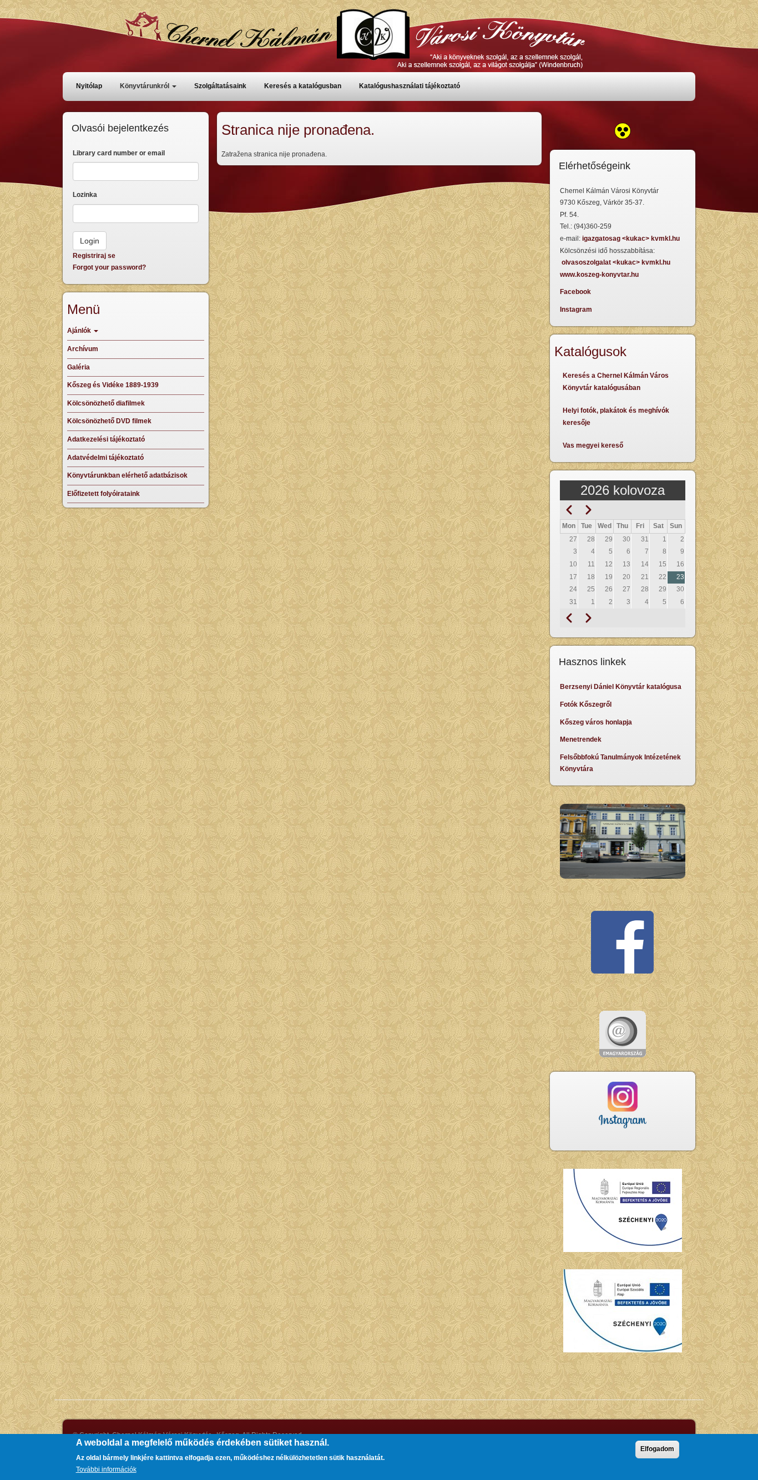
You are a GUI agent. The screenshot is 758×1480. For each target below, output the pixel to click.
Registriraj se (94, 256)
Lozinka (85, 195)
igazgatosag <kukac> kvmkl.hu (631, 238)
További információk (106, 1469)
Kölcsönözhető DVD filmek (109, 421)
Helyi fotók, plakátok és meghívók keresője (616, 417)
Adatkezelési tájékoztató (106, 439)
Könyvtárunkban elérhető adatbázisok (127, 475)
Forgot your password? (109, 267)
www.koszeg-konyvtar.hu (599, 274)
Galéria (78, 367)
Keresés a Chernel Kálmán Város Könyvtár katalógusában (616, 382)
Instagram (576, 309)
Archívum (82, 349)
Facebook (575, 292)
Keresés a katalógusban (302, 86)
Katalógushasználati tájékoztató (409, 86)
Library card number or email (119, 153)
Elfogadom (657, 1449)
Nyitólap (89, 86)
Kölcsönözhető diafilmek (106, 403)
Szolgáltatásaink (220, 86)
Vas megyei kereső (593, 445)
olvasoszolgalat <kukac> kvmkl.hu (617, 262)
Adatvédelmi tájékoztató (105, 458)
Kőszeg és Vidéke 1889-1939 (113, 385)
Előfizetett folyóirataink (103, 494)
